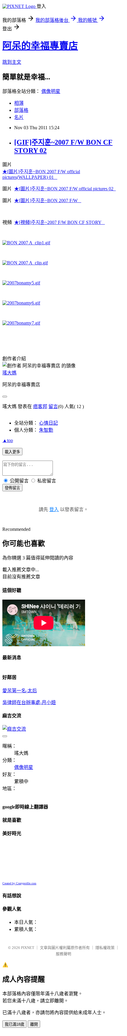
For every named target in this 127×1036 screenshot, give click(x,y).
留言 (53, 406)
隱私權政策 (105, 947)
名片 (19, 117)
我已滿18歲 (14, 1024)
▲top (7, 440)
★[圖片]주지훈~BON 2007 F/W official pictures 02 (65, 188)
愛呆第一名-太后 (19, 690)
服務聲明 (63, 954)
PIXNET (27, 947)
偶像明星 (50, 91)
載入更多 (12, 452)
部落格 (21, 110)
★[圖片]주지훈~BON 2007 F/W (47, 200)
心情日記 (48, 422)
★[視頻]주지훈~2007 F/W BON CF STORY (59, 222)
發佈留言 (12, 488)
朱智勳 (46, 430)
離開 (34, 1024)
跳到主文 (11, 62)
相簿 (19, 103)
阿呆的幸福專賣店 (40, 45)
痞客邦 (40, 406)
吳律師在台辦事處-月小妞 (29, 702)
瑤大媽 (9, 372)
